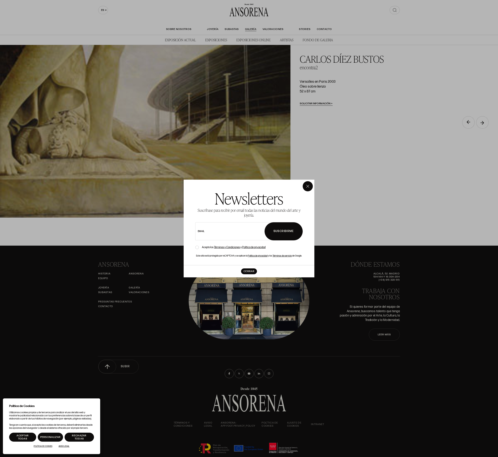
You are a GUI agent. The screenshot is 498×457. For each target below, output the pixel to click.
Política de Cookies (43, 446)
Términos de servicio (282, 255)
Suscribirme (284, 231)
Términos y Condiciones (227, 247)
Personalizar (50, 437)
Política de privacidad (254, 247)
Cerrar (249, 271)
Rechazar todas (79, 437)
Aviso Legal (64, 446)
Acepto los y (234, 247)
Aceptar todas (23, 437)
